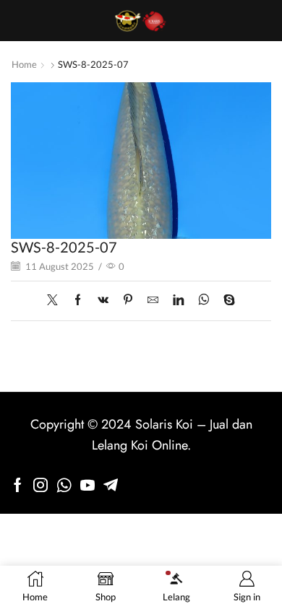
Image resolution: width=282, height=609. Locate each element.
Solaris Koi (164, 424)
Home (24, 64)
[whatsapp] (203, 300)
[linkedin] (178, 300)
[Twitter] (56, 300)
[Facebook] (77, 300)
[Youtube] (87, 485)
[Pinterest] (128, 300)
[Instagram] (40, 485)
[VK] (103, 300)
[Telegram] (110, 485)
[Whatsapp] (64, 485)
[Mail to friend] (153, 300)
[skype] (225, 300)
